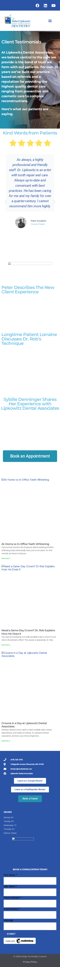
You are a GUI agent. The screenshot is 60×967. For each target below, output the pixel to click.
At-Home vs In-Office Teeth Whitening (25, 544)
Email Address (12, 908)
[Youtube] (53, 5)
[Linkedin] (45, 5)
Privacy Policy (30, 962)
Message (8, 920)
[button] (50, 21)
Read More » (6, 558)
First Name (10, 874)
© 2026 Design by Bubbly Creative (29, 956)
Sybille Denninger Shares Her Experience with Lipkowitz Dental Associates (30, 404)
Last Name (10, 886)
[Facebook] (37, 5)
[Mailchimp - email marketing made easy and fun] (30, 941)
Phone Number (12, 897)
